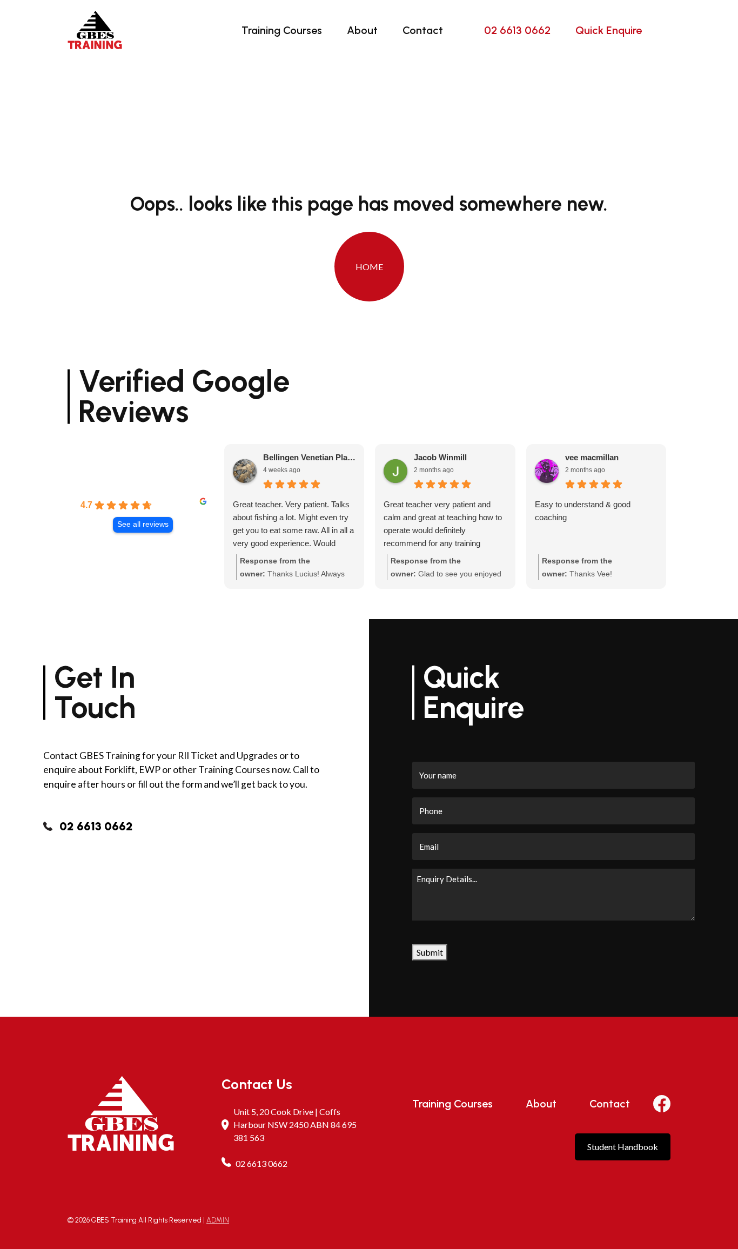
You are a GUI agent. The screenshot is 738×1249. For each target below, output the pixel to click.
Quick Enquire (608, 30)
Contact (422, 30)
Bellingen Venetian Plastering (309, 457)
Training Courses (281, 30)
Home (369, 266)
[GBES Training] (95, 30)
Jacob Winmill (440, 457)
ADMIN (217, 1220)
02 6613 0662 (517, 30)
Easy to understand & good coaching (582, 511)
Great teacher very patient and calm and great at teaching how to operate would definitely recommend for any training (443, 524)
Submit (430, 952)
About (362, 30)
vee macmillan (592, 457)
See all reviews (143, 524)
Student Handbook (622, 1146)
